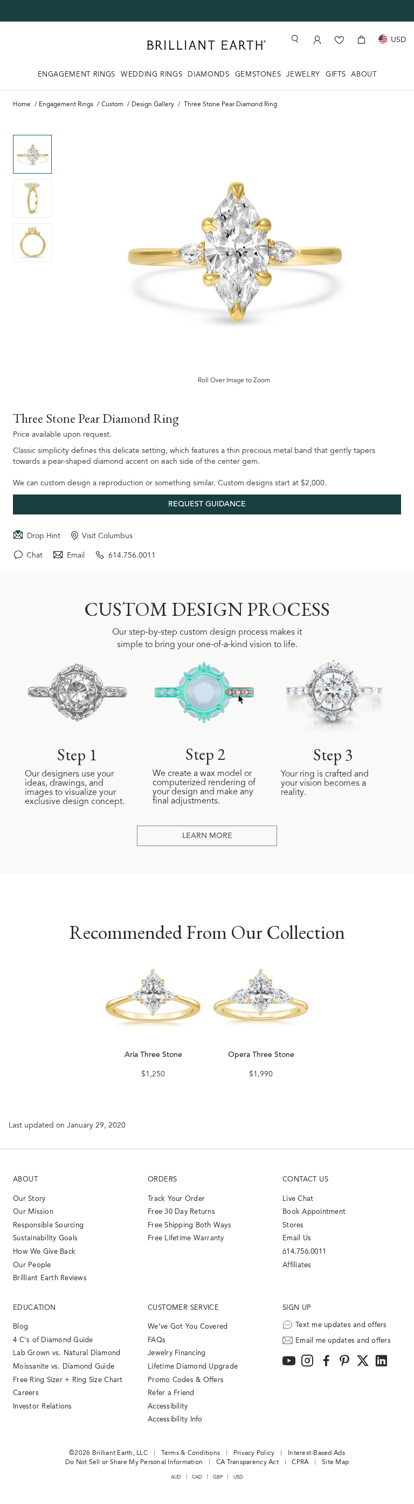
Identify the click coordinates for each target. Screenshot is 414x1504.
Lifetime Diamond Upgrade (193, 1366)
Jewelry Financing (176, 1353)
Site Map (335, 1462)
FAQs (156, 1340)
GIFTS (336, 74)
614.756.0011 (132, 556)
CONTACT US (305, 1179)
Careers (26, 1393)
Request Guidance (207, 505)
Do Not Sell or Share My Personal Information (134, 1462)
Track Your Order (176, 1199)
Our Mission (33, 1211)
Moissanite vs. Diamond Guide (63, 1366)
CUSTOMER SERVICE (183, 1307)
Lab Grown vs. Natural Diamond (67, 1353)
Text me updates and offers (341, 1325)
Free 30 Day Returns (181, 1211)
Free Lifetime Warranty (186, 1238)
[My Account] (317, 39)
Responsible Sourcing (48, 1225)
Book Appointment (314, 1211)
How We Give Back (44, 1251)
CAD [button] (197, 1477)
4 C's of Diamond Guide (53, 1340)
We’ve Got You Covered (187, 1326)
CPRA (300, 1462)
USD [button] (238, 1477)
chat (34, 556)
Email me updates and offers (343, 1340)
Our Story (29, 1199)
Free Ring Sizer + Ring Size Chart (68, 1380)
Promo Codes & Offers (186, 1380)
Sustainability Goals (45, 1238)
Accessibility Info (175, 1419)
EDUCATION (34, 1307)
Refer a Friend (171, 1393)
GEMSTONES (258, 74)
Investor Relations (42, 1406)
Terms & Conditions (190, 1453)
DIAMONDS (208, 74)
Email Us (296, 1238)
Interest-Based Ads (316, 1453)
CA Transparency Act (247, 1462)
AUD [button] (176, 1477)
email (76, 556)
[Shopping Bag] (361, 39)
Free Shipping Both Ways (189, 1225)
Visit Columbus (107, 536)
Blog (20, 1326)
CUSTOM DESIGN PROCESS (207, 609)
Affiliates (297, 1265)
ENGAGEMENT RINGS (76, 74)
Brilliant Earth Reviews (50, 1278)
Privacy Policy (254, 1453)
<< (32, 126)
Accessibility (168, 1406)
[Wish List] (339, 39)
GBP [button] (218, 1477)
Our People (32, 1265)
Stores (293, 1225)
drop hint (43, 536)
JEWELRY (303, 74)
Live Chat (297, 1199)
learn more (207, 836)
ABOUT (363, 74)
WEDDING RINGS (151, 74)
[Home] (206, 45)
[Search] (294, 39)
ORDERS (162, 1179)
